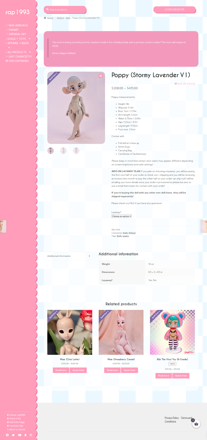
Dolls (68, 18)
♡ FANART (12, 30)
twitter (12, 435)
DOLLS (60, 18)
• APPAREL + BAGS (17, 43)
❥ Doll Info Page (16, 422)
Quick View (78, 370)
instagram (29, 435)
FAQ (132, 203)
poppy (126, 236)
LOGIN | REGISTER (174, 9)
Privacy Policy (172, 417)
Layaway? (116, 212)
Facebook (6, 435)
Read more (61, 370)
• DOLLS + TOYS (16, 39)
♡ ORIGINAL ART (16, 34)
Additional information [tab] (59, 256)
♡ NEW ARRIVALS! (17, 25)
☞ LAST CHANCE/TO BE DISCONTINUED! (19, 59)
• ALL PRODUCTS (16, 52)
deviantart (24, 435)
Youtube (18, 435)
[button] (101, 76)
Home (50, 18)
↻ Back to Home (16, 429)
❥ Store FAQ (14, 418)
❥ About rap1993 (16, 415)
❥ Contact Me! (15, 425)
